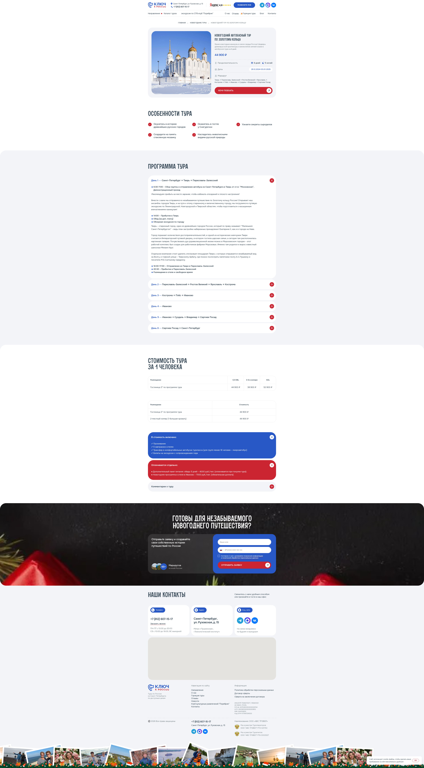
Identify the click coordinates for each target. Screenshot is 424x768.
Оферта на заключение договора (250, 696)
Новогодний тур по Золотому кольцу (228, 23)
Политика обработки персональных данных (254, 690)
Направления (197, 690)
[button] (244, 5)
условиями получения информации (249, 556)
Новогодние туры (198, 23)
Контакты (195, 706)
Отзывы (194, 698)
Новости (195, 701)
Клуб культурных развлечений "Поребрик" (210, 704)
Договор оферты (242, 693)
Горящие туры (197, 695)
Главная (182, 23)
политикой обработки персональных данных (240, 558)
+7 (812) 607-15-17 (181, 7)
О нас (193, 693)
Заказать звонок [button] (158, 624)
